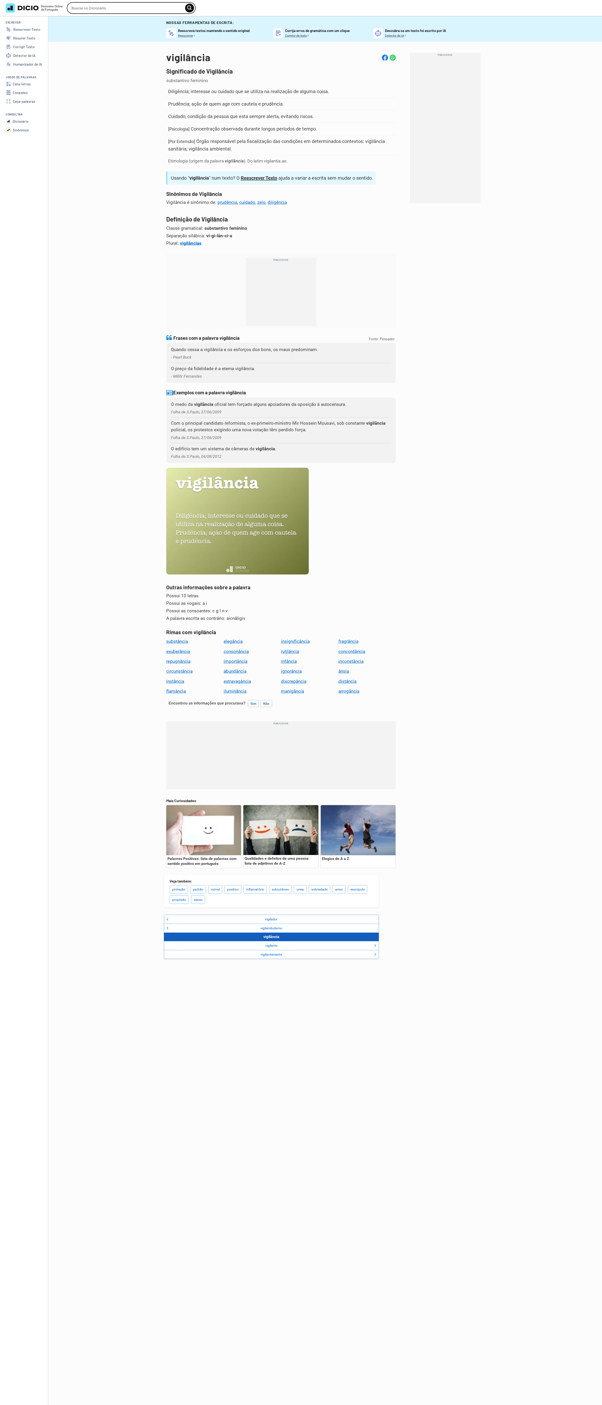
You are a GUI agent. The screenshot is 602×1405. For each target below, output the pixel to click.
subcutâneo (280, 889)
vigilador (271, 919)
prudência (227, 202)
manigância (292, 691)
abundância (235, 671)
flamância (176, 691)
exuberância (178, 651)
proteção (178, 889)
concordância (351, 651)
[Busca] (189, 8)
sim (253, 703)
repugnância (178, 661)
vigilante (271, 945)
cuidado (247, 202)
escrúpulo (357, 889)
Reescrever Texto (259, 178)
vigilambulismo (271, 928)
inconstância (351, 661)
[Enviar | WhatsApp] (393, 58)
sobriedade (319, 889)
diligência (277, 202)
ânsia (343, 671)
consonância (236, 651)
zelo (261, 202)
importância (235, 661)
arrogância (348, 691)
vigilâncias (191, 243)
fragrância (348, 641)
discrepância (293, 681)
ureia (300, 889)
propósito (179, 900)
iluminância (235, 691)
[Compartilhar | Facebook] (385, 58)
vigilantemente (271, 954)
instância (175, 681)
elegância (233, 641)
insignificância (295, 641)
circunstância (179, 671)
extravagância (237, 681)
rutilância (290, 651)
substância (177, 641)
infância (289, 661)
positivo (233, 889)
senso (198, 900)
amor (339, 889)
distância (347, 681)
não (266, 703)
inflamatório (255, 889)
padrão (198, 889)
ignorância (291, 671)
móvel (215, 889)
